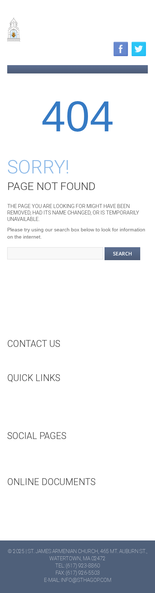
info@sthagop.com (86, 580)
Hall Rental (36, 407)
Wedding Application (48, 499)
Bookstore (35, 419)
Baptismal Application (50, 511)
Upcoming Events (43, 395)
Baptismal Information (51, 523)
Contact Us (35, 361)
